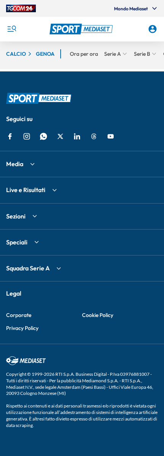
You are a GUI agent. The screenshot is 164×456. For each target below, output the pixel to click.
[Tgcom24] (21, 8)
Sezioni (16, 216)
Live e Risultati (25, 190)
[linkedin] (77, 136)
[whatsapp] (43, 136)
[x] (60, 136)
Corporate (18, 315)
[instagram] (27, 136)
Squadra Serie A (28, 268)
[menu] (11, 29)
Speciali (16, 242)
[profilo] (152, 29)
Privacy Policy (22, 328)
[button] (82, 29)
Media (14, 164)
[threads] (94, 136)
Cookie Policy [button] (97, 315)
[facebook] (10, 136)
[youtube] (110, 136)
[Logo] (82, 29)
